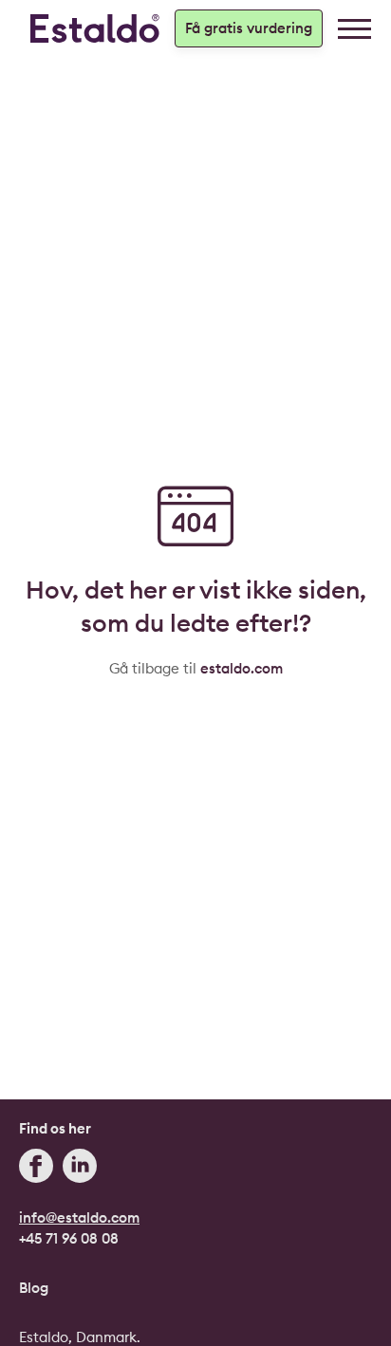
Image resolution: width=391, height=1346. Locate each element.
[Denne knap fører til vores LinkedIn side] (80, 1169)
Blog (33, 1288)
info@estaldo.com (79, 1217)
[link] (354, 29)
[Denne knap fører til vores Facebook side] (36, 1169)
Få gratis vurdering (248, 28)
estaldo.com (241, 668)
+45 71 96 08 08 (69, 1238)
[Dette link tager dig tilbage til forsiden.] (94, 28)
